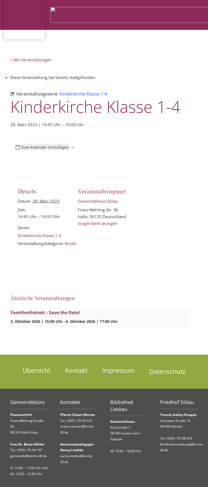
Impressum (118, 370)
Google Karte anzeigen (97, 223)
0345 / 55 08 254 (179, 438)
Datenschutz (167, 371)
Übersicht (36, 370)
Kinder (71, 243)
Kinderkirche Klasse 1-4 (39, 235)
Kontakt (76, 370)
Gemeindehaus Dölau (98, 201)
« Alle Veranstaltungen (30, 59)
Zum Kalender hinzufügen (45, 147)
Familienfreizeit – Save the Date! (45, 313)
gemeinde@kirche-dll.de (28, 456)
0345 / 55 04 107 (30, 450)
